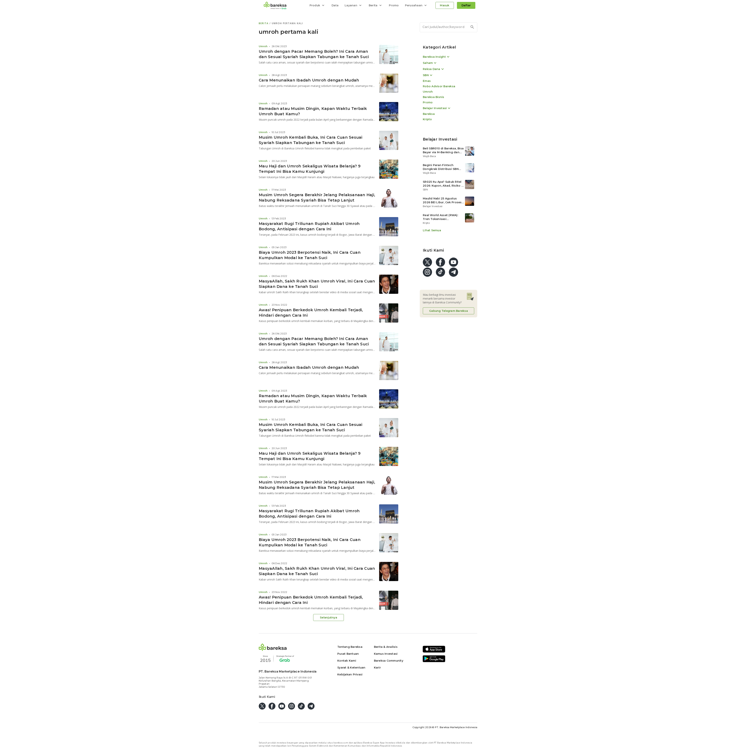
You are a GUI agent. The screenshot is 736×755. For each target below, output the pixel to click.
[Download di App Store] (434, 652)
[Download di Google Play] (434, 661)
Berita (264, 23)
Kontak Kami (346, 660)
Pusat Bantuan (348, 653)
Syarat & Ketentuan (351, 667)
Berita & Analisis (386, 647)
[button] (273, 650)
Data (335, 5)
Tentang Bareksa (349, 647)
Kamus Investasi (386, 653)
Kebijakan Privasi (349, 674)
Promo (394, 5)
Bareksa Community (388, 660)
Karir (377, 667)
